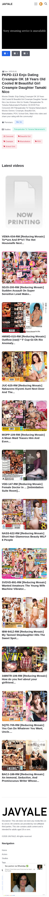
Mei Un (19, 122)
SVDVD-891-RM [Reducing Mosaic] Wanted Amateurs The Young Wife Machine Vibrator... (24, 585)
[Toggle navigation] (36, 4)
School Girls (10, 146)
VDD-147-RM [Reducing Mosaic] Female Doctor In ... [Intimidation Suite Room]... (22, 487)
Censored (9, 136)
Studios (5, 858)
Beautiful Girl (25, 136)
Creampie (9, 141)
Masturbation (24, 141)
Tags (4, 862)
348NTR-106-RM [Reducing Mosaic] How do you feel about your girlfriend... (24, 679)
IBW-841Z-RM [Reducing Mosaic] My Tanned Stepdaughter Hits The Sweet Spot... (23, 635)
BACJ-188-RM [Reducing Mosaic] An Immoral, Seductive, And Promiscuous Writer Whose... (23, 777)
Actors (4, 854)
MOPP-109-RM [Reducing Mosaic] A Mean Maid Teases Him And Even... (23, 438)
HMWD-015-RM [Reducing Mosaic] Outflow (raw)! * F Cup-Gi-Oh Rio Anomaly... (23, 339)
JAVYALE (12, 836)
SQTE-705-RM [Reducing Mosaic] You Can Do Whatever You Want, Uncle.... (23, 728)
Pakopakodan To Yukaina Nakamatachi (29, 129)
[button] (45, 4)
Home (4, 850)
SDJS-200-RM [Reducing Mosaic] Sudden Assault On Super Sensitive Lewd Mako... (23, 290)
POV (39, 141)
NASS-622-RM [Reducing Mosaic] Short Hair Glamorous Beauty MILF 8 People (24, 536)
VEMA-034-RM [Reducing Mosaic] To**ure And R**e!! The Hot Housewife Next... (23, 239)
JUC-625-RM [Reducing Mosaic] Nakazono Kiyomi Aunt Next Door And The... (23, 389)
